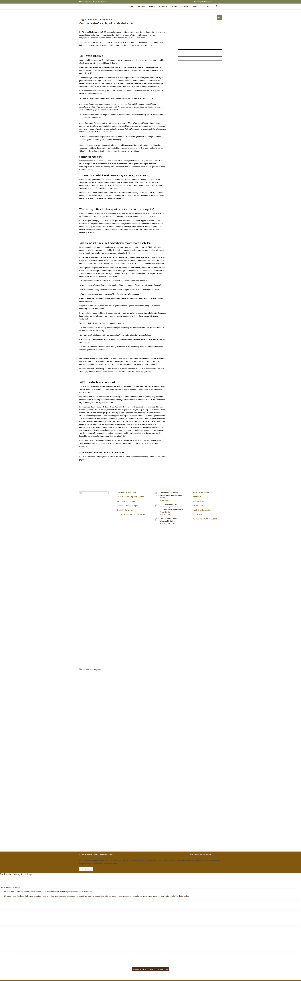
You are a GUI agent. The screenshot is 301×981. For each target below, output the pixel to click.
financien (102, 26)
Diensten (95, 26)
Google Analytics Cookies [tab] (10, 909)
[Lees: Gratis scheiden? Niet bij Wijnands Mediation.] (157, 519)
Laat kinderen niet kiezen (185, 67)
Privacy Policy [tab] (5, 953)
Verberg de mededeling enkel (158, 969)
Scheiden (120, 26)
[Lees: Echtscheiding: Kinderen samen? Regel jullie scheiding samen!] (157, 494)
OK (82, 869)
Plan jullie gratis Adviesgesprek (203, 1)
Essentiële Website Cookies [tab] (11, 900)
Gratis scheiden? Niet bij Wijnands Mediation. (106, 23)
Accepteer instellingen (140, 969)
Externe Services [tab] (6, 927)
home (107, 26)
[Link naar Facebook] (220, 2)
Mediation (113, 26)
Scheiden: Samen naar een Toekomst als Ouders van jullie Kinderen (198, 63)
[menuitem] (203, 1)
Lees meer (88, 869)
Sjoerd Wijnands (143, 26)
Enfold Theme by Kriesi (106, 854)
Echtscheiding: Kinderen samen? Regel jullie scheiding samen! (197, 47)
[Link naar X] (216, 2)
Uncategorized (128, 26)
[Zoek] (216, 6)
